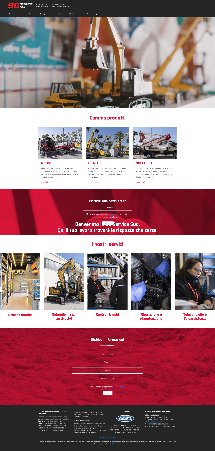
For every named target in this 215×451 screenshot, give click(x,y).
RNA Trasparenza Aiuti (117, 444)
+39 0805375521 (42, 4)
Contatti (106, 14)
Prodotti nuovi (14, 14)
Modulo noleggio (92, 14)
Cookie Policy (113, 437)
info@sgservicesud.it (58, 4)
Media (71, 14)
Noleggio (43, 14)
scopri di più (46, 182)
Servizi (52, 14)
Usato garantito (30, 14)
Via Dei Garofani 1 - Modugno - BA (62, 6)
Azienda (62, 14)
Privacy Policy (102, 437)
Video (80, 14)
